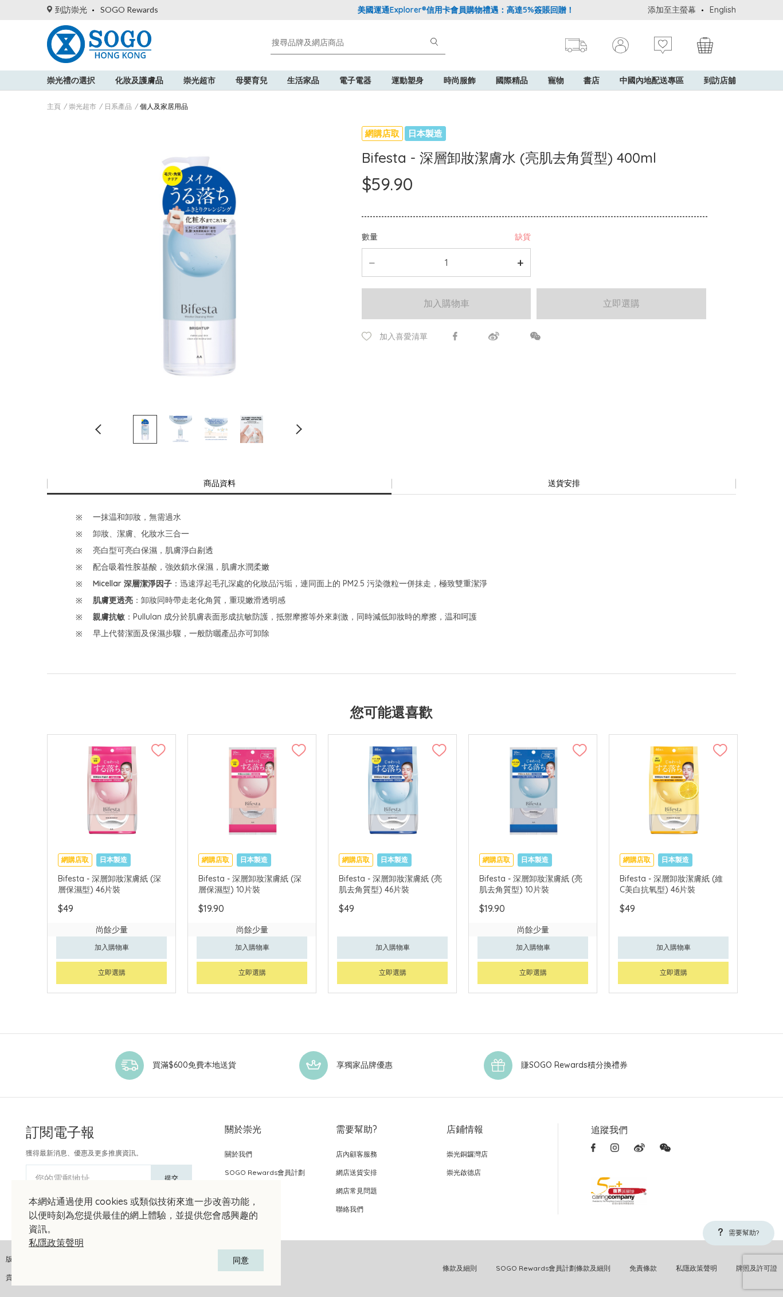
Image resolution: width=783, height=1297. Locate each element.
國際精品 (512, 80)
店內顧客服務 (356, 1154)
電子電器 (355, 80)
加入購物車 (446, 303)
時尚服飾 (460, 80)
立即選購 (621, 303)
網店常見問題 (356, 1190)
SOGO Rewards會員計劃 (265, 1172)
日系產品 (118, 106)
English (723, 10)
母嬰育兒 (252, 80)
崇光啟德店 (464, 1172)
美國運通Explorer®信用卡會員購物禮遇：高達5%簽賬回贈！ (444, 10)
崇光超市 (199, 80)
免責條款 (643, 1268)
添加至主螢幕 (672, 10)
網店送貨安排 (356, 1172)
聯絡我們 (349, 1209)
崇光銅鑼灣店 (467, 1154)
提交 (171, 1178)
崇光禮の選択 (71, 80)
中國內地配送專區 (652, 80)
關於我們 (238, 1154)
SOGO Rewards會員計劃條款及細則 (553, 1268)
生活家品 (303, 80)
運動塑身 (407, 80)
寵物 (556, 80)
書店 (592, 80)
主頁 (54, 106)
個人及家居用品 (164, 106)
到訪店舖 (720, 80)
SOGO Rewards (129, 9)
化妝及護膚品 (139, 80)
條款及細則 (460, 1268)
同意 (241, 1260)
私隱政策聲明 (56, 1242)
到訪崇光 (71, 9)
